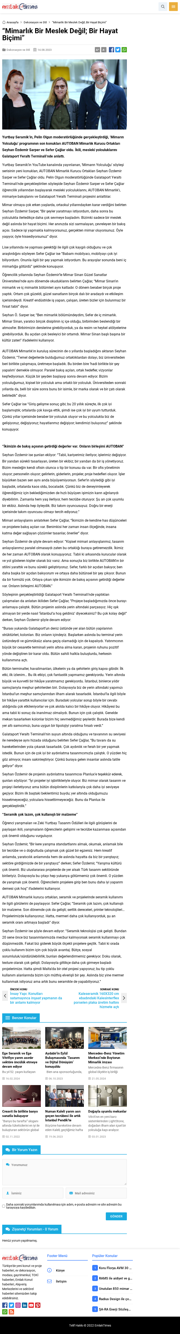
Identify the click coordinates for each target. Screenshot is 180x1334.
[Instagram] (18, 1305)
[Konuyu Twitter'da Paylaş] (118, 49)
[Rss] (11, 1311)
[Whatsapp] (4, 1311)
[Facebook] (4, 1305)
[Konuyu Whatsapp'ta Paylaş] (124, 49)
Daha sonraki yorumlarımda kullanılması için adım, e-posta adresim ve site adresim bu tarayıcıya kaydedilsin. (64, 1206)
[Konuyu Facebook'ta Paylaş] (111, 49)
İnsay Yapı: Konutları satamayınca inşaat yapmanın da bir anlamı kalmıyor (36, 998)
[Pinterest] (37, 1305)
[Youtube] (31, 1305)
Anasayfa (12, 22)
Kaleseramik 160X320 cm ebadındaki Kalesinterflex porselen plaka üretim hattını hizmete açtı (96, 1000)
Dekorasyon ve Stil (35, 22)
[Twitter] (11, 1305)
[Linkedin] (24, 1305)
